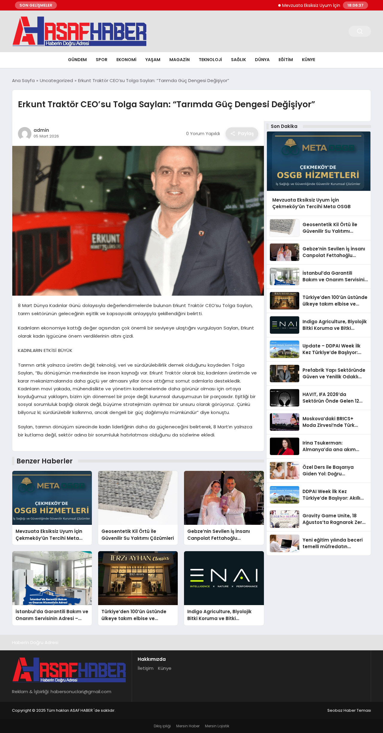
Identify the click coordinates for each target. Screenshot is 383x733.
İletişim (145, 668)
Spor (101, 60)
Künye (308, 60)
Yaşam (152, 60)
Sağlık (238, 60)
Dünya (262, 60)
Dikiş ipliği (162, 726)
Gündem (77, 60)
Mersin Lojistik (217, 726)
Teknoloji (210, 60)
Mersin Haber (188, 726)
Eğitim (286, 60)
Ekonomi (126, 60)
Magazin (179, 60)
